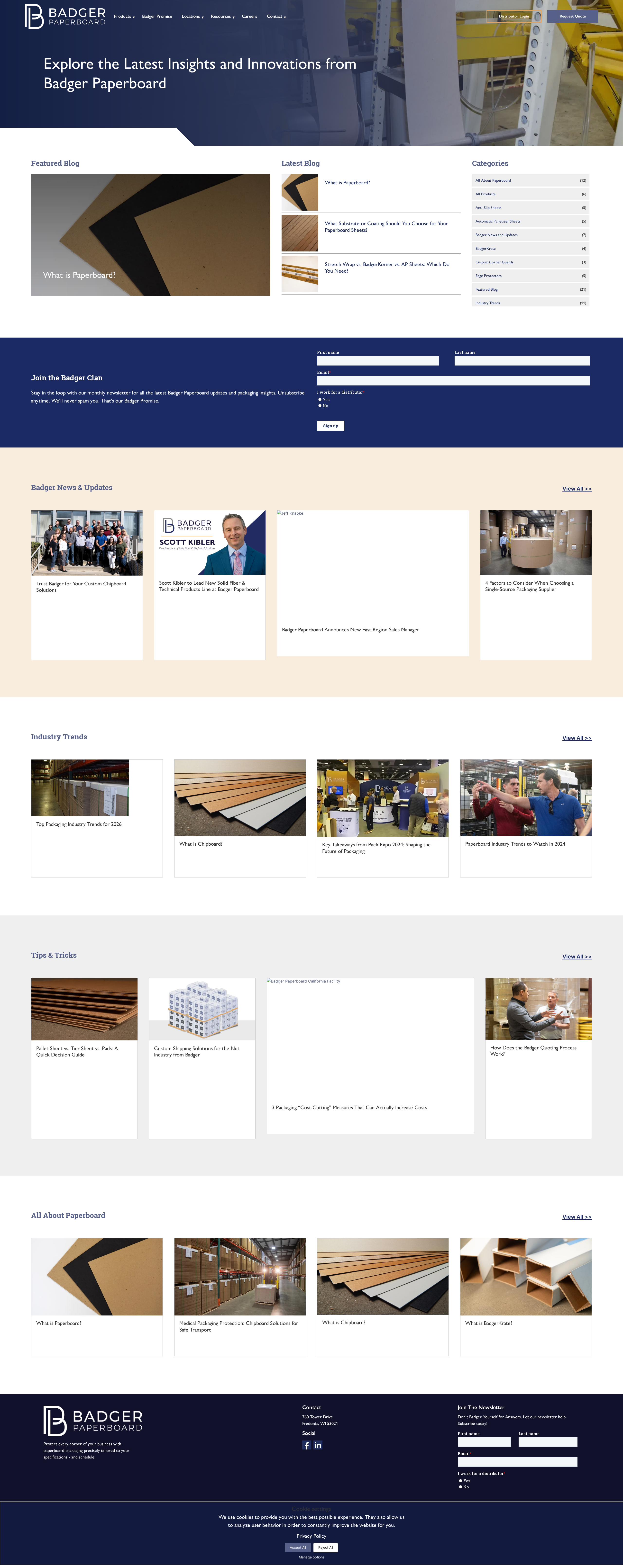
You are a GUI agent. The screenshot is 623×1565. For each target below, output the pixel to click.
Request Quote (573, 16)
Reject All (325, 1547)
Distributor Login (514, 16)
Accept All (298, 1547)
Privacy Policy (311, 1536)
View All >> (577, 488)
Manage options (311, 1557)
